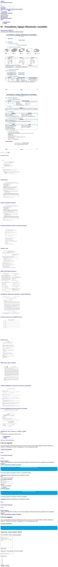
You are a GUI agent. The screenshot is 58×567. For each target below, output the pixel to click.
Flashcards (10, 2)
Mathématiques (6, 22)
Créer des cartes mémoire (16, 9)
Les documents (4, 2)
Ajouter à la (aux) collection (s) (8, 31)
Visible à (2, 484)
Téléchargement (4, 30)
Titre (2, 476)
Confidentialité (7, 464)
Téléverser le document (6, 9)
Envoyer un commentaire (6, 449)
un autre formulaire (16, 534)
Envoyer (7, 565)
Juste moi (4, 487)
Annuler (2, 565)
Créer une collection (5, 488)
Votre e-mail (3, 548)
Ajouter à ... (11, 30)
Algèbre (5, 23)
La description (6, 479)
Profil (2, 19)
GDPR (2, 464)
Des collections (9, 13)
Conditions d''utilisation (16, 464)
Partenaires (6, 461)
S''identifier (3, 7)
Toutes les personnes (7, 485)
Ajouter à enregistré (19, 31)
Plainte (2, 461)
